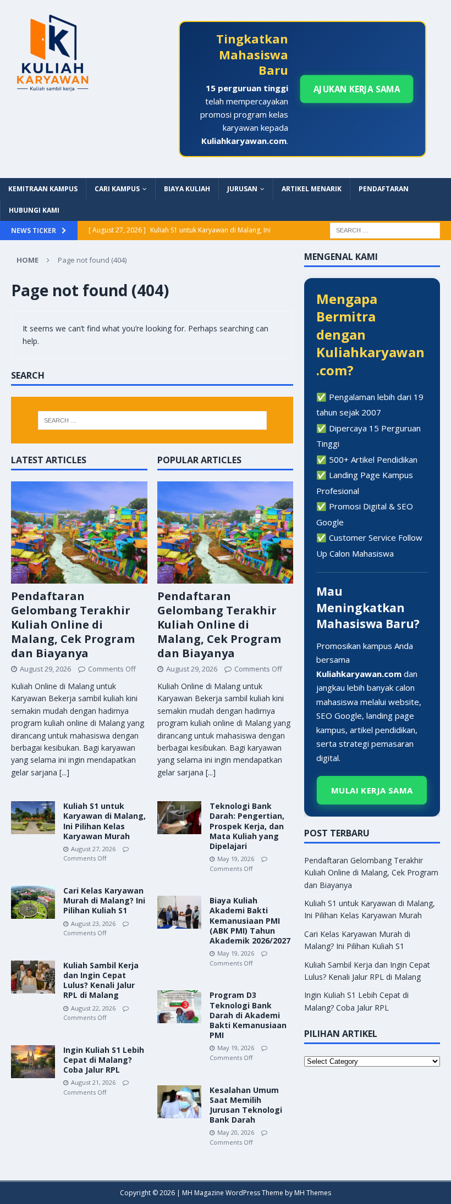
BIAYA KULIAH (187, 188)
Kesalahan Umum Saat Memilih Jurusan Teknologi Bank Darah (246, 1105)
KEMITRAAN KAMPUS (43, 188)
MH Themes (312, 1192)
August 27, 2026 (93, 849)
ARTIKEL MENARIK (312, 188)
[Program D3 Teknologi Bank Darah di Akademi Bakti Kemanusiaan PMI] (179, 1006)
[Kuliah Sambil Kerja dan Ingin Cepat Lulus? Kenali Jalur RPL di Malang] (33, 977)
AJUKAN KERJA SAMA (356, 89)
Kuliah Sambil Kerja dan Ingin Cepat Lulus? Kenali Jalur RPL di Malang (101, 980)
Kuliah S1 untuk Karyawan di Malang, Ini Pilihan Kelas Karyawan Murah (104, 821)
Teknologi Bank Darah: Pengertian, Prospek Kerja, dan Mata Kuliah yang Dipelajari (247, 826)
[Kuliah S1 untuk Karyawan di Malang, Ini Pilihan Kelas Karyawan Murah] (33, 817)
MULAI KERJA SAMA (372, 790)
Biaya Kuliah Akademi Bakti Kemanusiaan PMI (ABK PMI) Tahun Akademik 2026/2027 (250, 920)
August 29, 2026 (45, 669)
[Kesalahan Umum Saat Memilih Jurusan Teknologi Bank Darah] (179, 1101)
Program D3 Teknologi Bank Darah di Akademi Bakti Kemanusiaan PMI (248, 1015)
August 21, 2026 (93, 1082)
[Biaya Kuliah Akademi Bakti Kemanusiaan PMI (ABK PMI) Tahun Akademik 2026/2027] (179, 912)
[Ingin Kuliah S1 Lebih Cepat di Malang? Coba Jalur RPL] (33, 1061)
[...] (64, 772)
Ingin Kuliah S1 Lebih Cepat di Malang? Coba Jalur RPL (103, 1060)
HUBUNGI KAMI (34, 210)
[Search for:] (385, 229)
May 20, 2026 (235, 1132)
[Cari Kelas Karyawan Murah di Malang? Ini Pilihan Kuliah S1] (33, 902)
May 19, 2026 (235, 859)
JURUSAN (242, 188)
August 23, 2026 (93, 923)
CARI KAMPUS (117, 188)
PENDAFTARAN (384, 188)
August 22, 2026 (93, 1008)
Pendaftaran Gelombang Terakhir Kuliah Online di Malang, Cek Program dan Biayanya (73, 625)
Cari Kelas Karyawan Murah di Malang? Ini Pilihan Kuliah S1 (104, 900)
